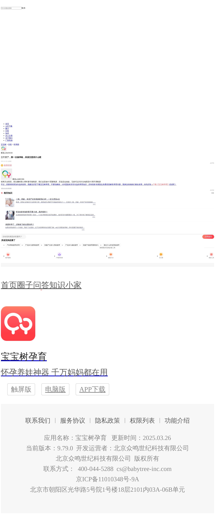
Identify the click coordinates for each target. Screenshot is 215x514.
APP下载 (8, 126)
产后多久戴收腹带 (71, 245)
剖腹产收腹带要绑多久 (91, 245)
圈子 (7, 128)
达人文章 (9, 136)
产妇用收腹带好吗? (13, 245)
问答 (7, 131)
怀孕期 (16, 144)
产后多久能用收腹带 (32, 245)
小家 (73, 285)
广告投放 (9, 140)
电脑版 (55, 389)
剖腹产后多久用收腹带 (52, 245)
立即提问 (208, 237)
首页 (7, 124)
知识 (7, 133)
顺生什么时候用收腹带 (111, 245)
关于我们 (9, 138)
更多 (212, 193)
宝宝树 (3, 144)
